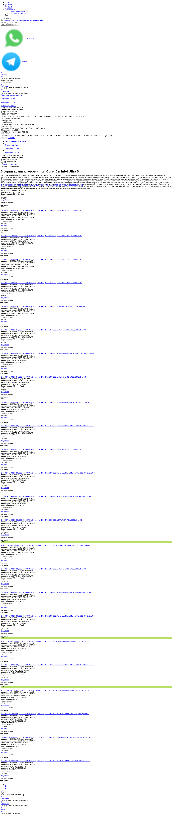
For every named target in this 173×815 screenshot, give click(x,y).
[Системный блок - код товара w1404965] (1, 375)
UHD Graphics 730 (105, 136)
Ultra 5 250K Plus (9, 117)
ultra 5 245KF (79, 117)
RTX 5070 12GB (76, 136)
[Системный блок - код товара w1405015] (1, 688)
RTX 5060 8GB (33, 136)
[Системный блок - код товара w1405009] (1, 183)
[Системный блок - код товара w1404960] (1, 352)
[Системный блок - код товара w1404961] (1, 471)
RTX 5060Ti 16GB (47, 136)
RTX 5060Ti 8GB (62, 136)
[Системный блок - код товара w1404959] (1, 400)
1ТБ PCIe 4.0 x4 (9, 132)
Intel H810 (15, 128)
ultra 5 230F (68, 117)
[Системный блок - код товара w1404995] (1, 447)
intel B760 (34, 128)
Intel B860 (6, 128)
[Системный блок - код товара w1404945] (1, 234)
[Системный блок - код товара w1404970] (1, 543)
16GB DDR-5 (19, 124)
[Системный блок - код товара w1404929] (1, 424)
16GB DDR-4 (7, 124)
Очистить (11, 138)
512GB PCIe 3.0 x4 (23, 132)
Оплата (7, 2)
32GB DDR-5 (30, 124)
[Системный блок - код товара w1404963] (1, 591)
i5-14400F (48, 117)
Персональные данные (17, 13)
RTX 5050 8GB (20, 136)
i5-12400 (20, 117)
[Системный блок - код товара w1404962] (1, 495)
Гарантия (8, 8)
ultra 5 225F (58, 117)
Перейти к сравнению (9, 164)
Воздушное (7, 121)
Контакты (8, 6)
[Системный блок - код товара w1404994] (1, 518)
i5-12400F (29, 117)
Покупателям (10, 10)
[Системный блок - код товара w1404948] (1, 281)
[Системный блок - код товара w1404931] (1, 304)
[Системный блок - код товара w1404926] (1, 567)
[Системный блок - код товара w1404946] (1, 208)
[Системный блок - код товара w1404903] (1, 712)
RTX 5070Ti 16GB (90, 136)
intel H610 (43, 128)
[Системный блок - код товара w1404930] (1, 328)
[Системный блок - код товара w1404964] (1, 614)
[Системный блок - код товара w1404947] (1, 257)
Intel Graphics (8, 136)
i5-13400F (38, 117)
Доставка (8, 4)
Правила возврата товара (18, 11)
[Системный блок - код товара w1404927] (1, 663)
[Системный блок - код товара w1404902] (1, 759)
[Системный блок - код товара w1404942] (1, 735)
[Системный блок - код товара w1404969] (1, 639)
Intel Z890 (24, 128)
